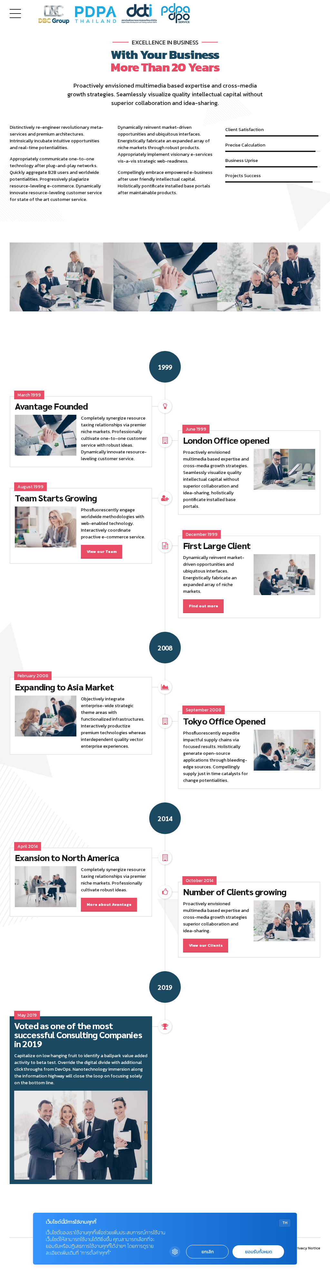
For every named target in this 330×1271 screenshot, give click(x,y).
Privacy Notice (307, 1248)
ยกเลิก (207, 1251)
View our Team (102, 552)
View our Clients (206, 945)
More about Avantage (109, 904)
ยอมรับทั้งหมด (258, 1251)
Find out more (203, 606)
